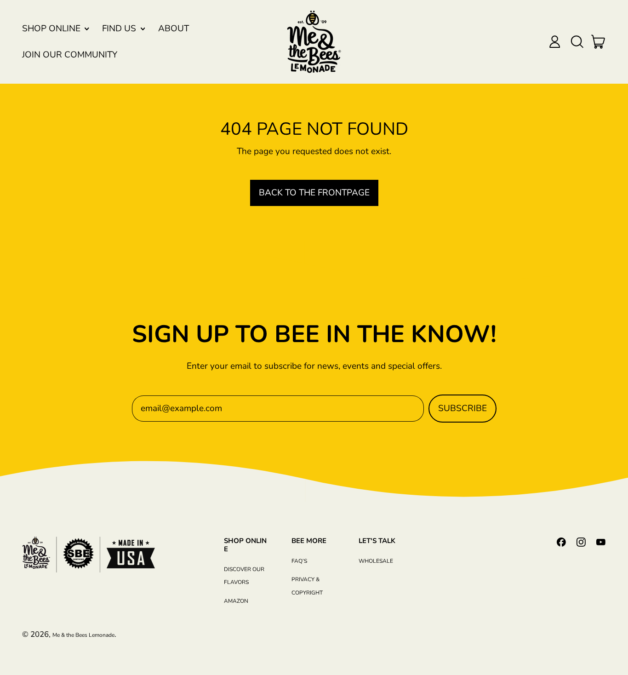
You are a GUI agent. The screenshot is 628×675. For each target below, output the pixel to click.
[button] (576, 41)
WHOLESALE (376, 561)
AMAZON (236, 601)
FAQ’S (299, 561)
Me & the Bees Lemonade (83, 635)
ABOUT (173, 28)
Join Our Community (69, 55)
